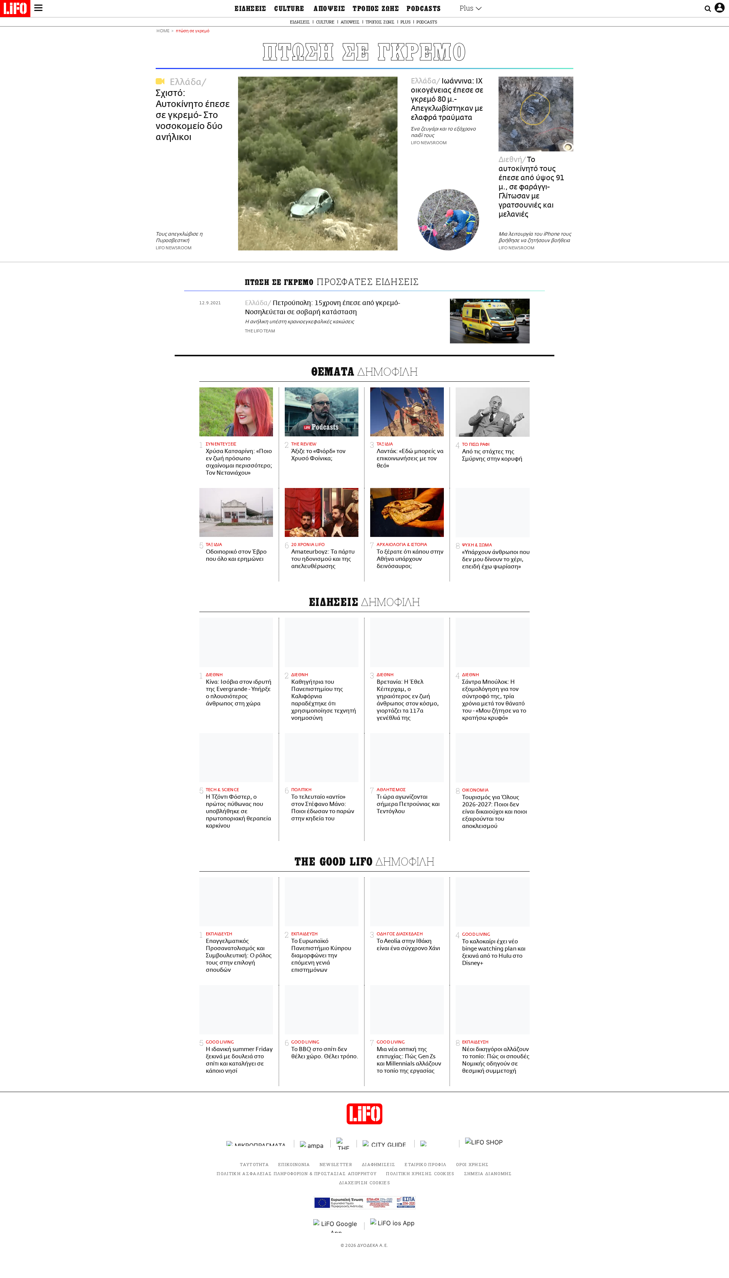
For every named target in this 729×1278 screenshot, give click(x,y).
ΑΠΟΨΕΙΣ (329, 9)
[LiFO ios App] (393, 1226)
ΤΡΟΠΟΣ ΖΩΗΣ (376, 9)
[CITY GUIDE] (386, 1143)
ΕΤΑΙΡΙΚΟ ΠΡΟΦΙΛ (426, 1164)
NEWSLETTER (336, 1164)
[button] (38, 8)
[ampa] (312, 1143)
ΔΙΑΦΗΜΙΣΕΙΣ (379, 1164)
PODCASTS (424, 9)
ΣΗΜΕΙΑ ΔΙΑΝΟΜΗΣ (488, 1173)
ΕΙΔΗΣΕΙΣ (251, 9)
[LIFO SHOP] (484, 1144)
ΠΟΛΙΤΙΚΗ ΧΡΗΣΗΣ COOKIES (420, 1173)
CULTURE (289, 9)
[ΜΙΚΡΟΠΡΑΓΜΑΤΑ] (257, 1143)
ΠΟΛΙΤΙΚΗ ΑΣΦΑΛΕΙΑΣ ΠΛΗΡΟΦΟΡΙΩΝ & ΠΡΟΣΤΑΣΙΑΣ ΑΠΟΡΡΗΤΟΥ (297, 1173)
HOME (162, 31)
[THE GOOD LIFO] (343, 1144)
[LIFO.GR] (15, 10)
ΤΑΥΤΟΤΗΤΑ (254, 1164)
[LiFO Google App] (336, 1226)
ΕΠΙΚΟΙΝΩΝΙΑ (294, 1164)
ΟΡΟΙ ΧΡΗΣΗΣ (472, 1164)
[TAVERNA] (437, 1143)
